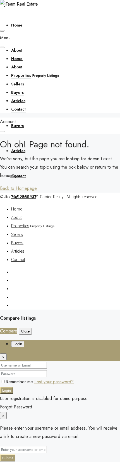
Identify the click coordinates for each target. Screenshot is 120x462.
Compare (8, 331)
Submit (7, 458)
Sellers (17, 84)
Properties (21, 75)
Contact (18, 109)
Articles (18, 151)
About (16, 50)
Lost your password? (54, 382)
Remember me (20, 382)
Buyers (17, 126)
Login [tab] (17, 344)
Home (17, 25)
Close (25, 331)
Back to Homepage (18, 188)
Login (6, 390)
